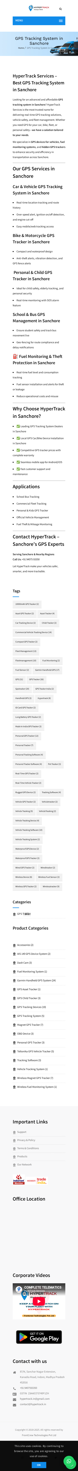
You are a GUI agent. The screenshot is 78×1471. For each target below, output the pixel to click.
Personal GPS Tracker (26, 736)
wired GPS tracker (24, 867)
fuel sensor (22, 670)
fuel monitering (51, 660)
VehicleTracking (47, 811)
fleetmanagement (25, 660)
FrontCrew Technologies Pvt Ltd (39, 1435)
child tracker (49, 623)
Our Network (24, 1165)
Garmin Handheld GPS (47, 670)
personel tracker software (28, 764)
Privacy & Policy (26, 1140)
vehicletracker (50, 802)
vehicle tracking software (28, 830)
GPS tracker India (44, 689)
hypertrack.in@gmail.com (35, 1399)
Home (21, 48)
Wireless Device (23, 877)
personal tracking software (29, 754)
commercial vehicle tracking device (33, 632)
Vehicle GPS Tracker (25, 802)
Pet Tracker (54, 764)
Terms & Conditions (28, 1149)
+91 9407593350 (28, 1388)
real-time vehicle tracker (28, 783)
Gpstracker (22, 689)
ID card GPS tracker (25, 707)
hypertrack (44, 698)
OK (39, 1465)
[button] (68, 1461)
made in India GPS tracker (28, 726)
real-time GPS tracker (26, 773)
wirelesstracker (51, 886)
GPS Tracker (36, 679)
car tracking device (25, 623)
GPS (19, 679)
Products (22, 1157)
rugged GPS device (25, 792)
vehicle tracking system (27, 839)
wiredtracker (48, 867)
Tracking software (51, 792)
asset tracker (47, 613)
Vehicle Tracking (24, 811)
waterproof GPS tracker (27, 858)
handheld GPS (23, 698)
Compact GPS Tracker (26, 642)
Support (21, 1132)
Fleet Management (25, 651)
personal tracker (24, 745)
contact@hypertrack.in (33, 1405)
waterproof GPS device (27, 849)
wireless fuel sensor (49, 877)
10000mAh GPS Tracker (27, 604)
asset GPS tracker (24, 613)
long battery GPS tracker (28, 717)
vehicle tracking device (27, 820)
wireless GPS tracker (26, 886)
